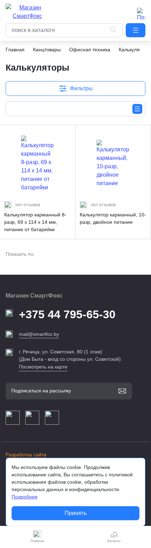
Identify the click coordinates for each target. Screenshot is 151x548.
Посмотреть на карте (43, 367)
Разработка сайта (26, 454)
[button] (135, 30)
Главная (15, 49)
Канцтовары (47, 49)
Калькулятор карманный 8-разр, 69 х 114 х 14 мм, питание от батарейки (35, 222)
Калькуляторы (135, 49)
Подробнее (25, 497)
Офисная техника (89, 49)
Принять (76, 513)
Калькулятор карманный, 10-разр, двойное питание (113, 218)
